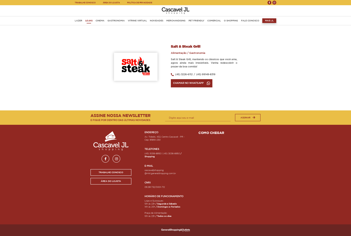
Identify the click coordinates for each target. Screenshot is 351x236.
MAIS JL (269, 21)
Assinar (245, 118)
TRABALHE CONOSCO (85, 3)
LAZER (78, 21)
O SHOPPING (231, 21)
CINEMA (100, 21)
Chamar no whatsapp (188, 83)
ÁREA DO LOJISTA (111, 3)
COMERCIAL (214, 21)
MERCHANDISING (176, 21)
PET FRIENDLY (196, 21)
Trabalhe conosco (111, 172)
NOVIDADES (156, 21)
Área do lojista (111, 181)
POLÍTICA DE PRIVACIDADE (139, 3)
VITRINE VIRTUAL (137, 21)
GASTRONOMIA (116, 21)
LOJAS (89, 21)
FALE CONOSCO (250, 21)
